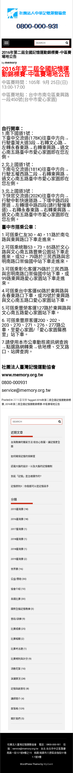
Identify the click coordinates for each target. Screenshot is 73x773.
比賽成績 (16, 628)
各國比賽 (16, 598)
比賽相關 (16, 638)
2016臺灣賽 (20, 399)
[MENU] (6, 42)
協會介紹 (16, 588)
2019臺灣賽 (17, 559)
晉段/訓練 (16, 618)
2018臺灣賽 (17, 539)
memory (11, 62)
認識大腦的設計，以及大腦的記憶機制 (31, 466)
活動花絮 (16, 668)
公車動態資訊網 (43, 342)
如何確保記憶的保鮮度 (23, 456)
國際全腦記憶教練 (20, 608)
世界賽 (14, 569)
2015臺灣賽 (17, 509)
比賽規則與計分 (19, 658)
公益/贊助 (16, 578)
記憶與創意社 (18, 688)
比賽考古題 (17, 648)
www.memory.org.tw (22, 374)
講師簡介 (16, 698)
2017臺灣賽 (17, 529)
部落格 (14, 708)
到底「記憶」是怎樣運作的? (26, 476)
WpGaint (48, 764)
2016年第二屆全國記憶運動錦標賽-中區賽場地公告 (32, 404)
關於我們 (16, 718)
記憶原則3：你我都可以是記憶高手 (30, 486)
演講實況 (16, 678)
